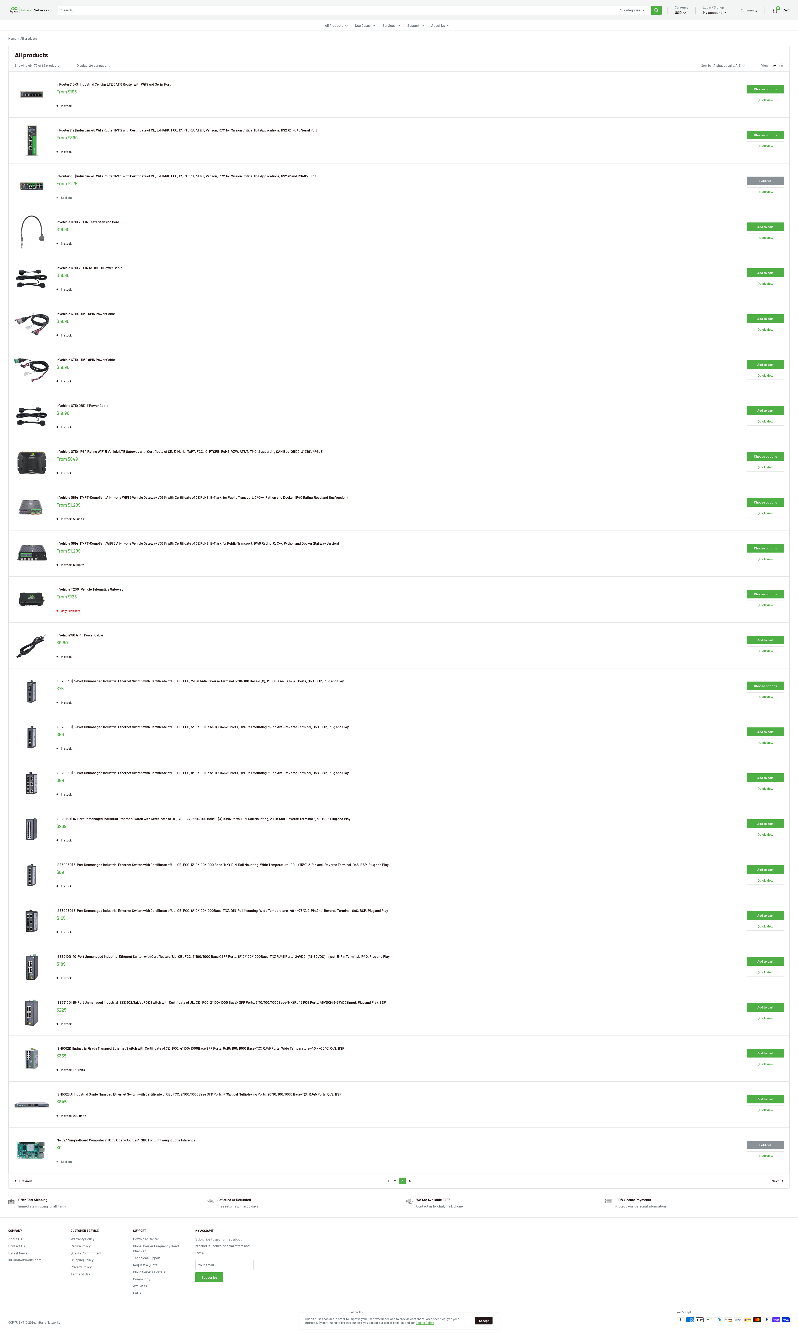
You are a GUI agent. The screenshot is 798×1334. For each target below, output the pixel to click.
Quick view (765, 100)
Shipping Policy (82, 1260)
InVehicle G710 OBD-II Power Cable (82, 405)
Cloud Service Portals (149, 1272)
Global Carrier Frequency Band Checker (156, 1248)
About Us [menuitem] (438, 25)
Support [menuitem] (413, 25)
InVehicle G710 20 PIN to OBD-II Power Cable (89, 268)
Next (775, 1181)
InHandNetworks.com (24, 1260)
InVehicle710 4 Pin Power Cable (80, 635)
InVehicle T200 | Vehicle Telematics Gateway (90, 589)
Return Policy (81, 1246)
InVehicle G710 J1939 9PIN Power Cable (86, 359)
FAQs (137, 1293)
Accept (484, 1321)
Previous (25, 1181)
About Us (15, 1239)
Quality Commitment (86, 1253)
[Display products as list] (774, 65)
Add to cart (765, 227)
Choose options (765, 89)
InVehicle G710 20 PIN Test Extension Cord (88, 222)
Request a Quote (145, 1265)
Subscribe (209, 1277)
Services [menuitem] (388, 25)
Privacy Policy (81, 1267)
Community (749, 10)
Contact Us (16, 1246)
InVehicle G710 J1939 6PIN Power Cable (86, 314)
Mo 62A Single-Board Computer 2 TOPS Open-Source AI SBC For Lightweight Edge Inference (126, 1140)
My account (713, 12)
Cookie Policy (425, 1322)
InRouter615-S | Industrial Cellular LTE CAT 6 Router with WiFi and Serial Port (114, 84)
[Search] (656, 10)
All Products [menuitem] (334, 25)
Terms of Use (80, 1274)
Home (12, 38)
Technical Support (146, 1258)
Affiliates (140, 1286)
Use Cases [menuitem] (363, 25)
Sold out (765, 181)
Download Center (146, 1239)
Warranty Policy (82, 1239)
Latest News (17, 1253)
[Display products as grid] (781, 65)
